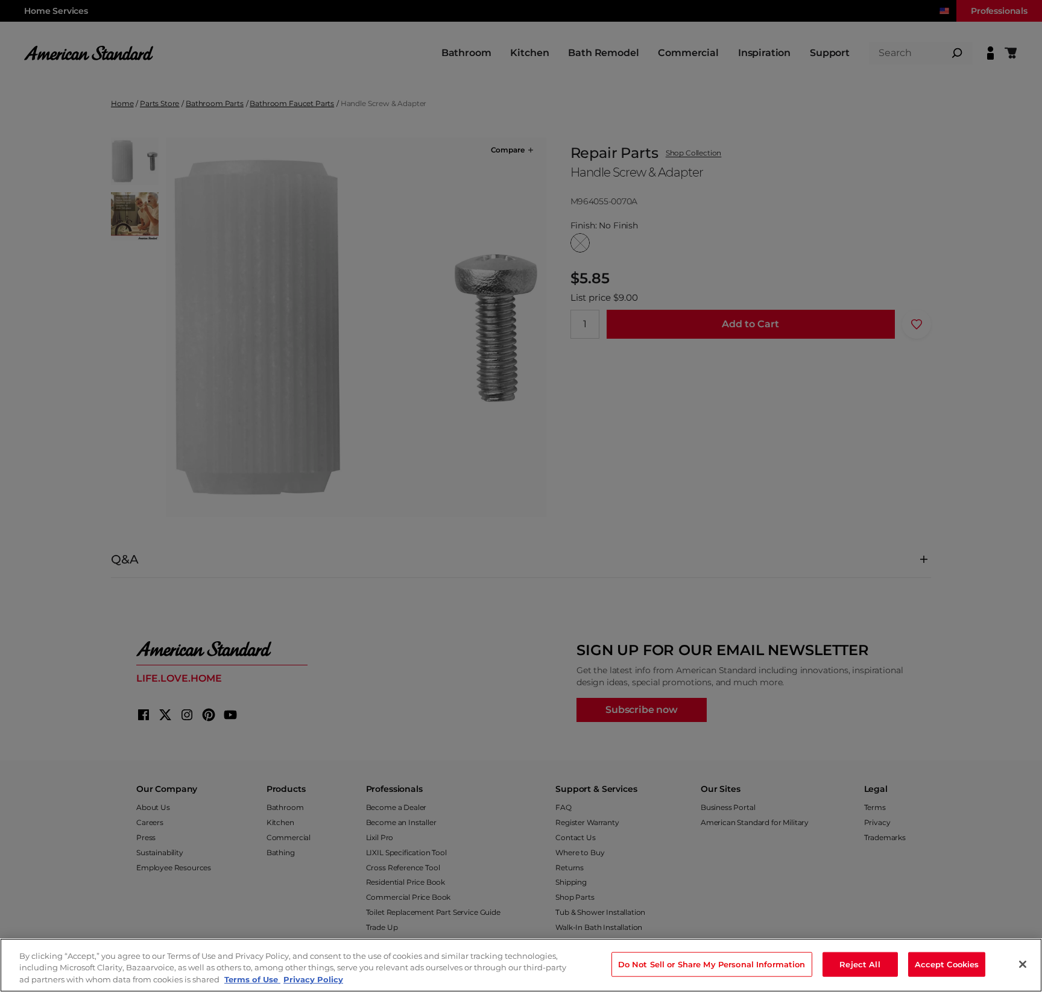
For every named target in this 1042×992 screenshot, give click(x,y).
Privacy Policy (313, 979)
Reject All (859, 963)
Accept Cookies (947, 963)
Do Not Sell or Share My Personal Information (712, 963)
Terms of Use (252, 979)
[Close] (1022, 964)
